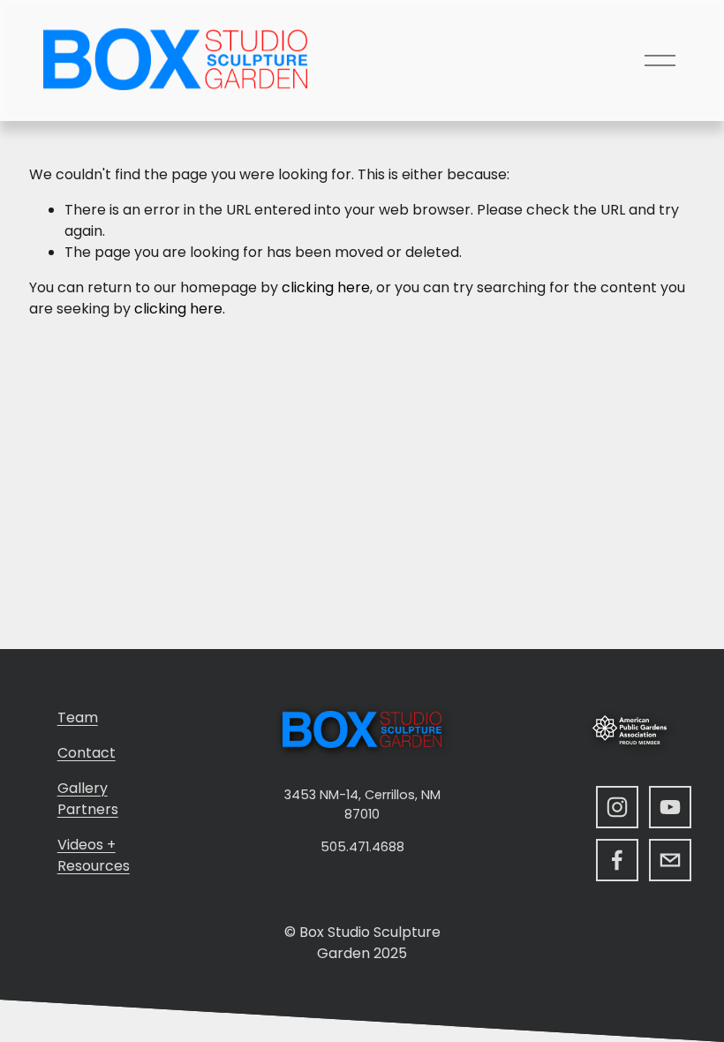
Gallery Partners (87, 798)
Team (77, 717)
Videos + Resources (93, 855)
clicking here (326, 287)
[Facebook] (617, 860)
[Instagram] (617, 807)
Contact (86, 753)
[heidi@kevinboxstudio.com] (670, 860)
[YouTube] (670, 807)
